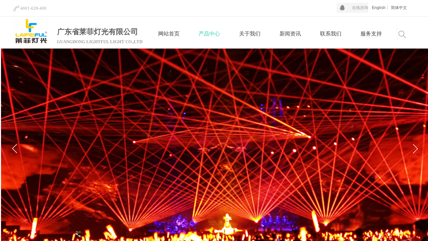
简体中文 (399, 7)
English (379, 7)
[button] (415, 148)
